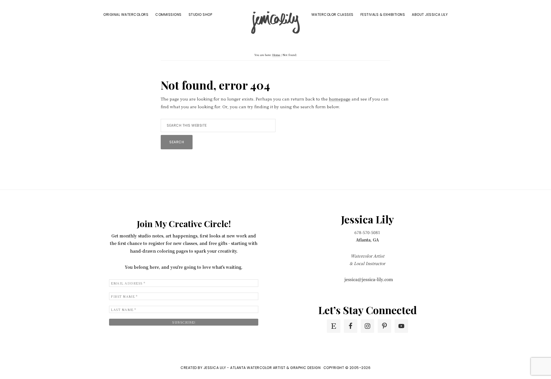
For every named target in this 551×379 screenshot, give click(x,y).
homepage (339, 99)
